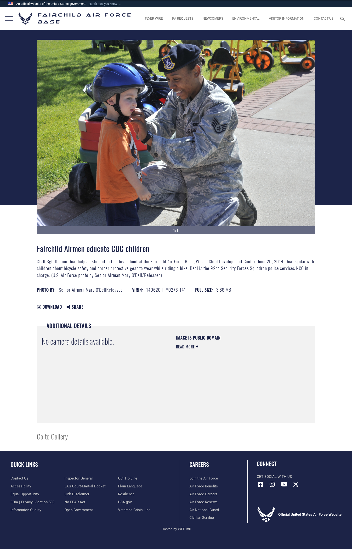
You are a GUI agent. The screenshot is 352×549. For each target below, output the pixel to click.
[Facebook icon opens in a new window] (260, 484)
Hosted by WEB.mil (176, 529)
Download (51, 307)
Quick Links (24, 464)
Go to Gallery (52, 436)
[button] (105, 3)
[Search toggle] (343, 18)
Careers (199, 464)
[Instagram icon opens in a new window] (272, 484)
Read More (186, 347)
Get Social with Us (274, 476)
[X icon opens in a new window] (295, 484)
